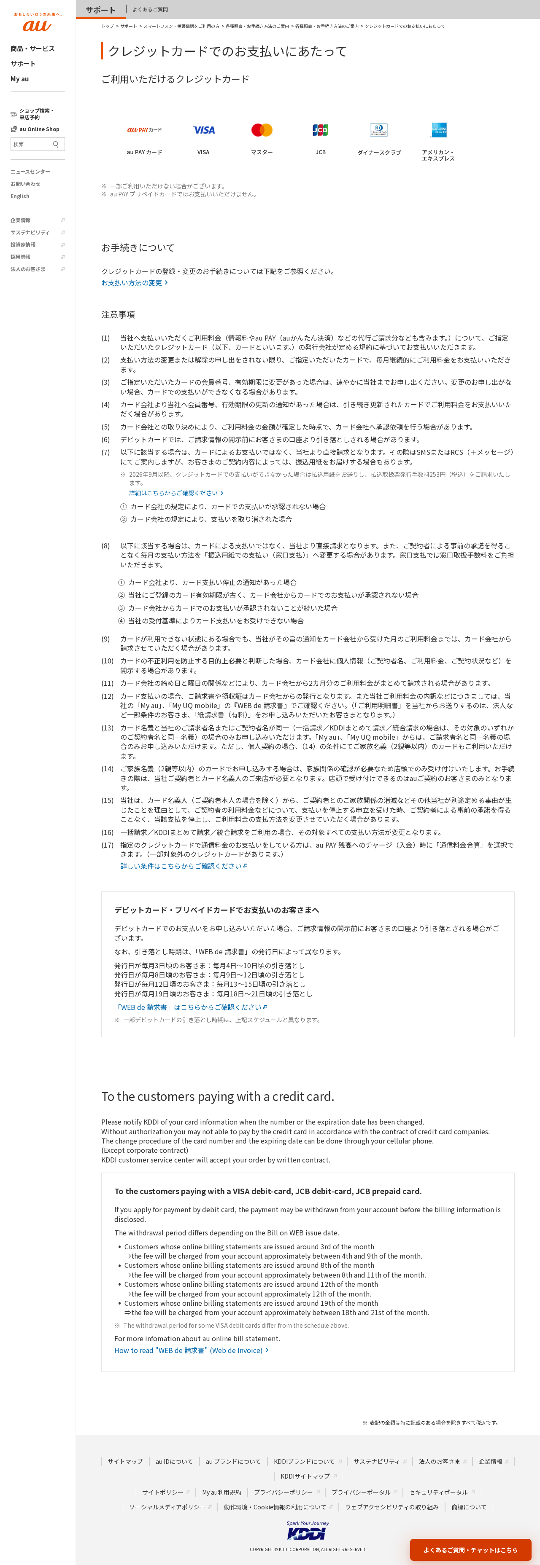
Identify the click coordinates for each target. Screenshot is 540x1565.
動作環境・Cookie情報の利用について (275, 1507)
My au (20, 78)
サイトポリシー (163, 1492)
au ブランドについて (233, 1461)
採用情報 (20, 256)
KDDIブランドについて (304, 1461)
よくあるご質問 (150, 9)
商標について (469, 1507)
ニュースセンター (30, 171)
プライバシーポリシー (283, 1492)
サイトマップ (125, 1461)
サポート (23, 63)
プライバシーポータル (361, 1492)
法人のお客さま (28, 269)
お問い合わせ (25, 183)
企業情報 (20, 220)
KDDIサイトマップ (305, 1476)
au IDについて (174, 1461)
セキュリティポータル (438, 1492)
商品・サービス (33, 48)
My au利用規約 (221, 1492)
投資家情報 (23, 244)
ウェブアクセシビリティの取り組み (392, 1507)
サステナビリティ (30, 232)
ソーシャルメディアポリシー (167, 1507)
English (20, 196)
